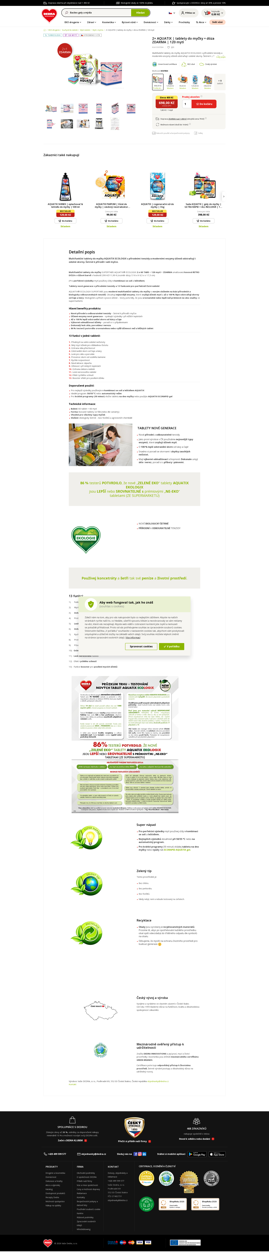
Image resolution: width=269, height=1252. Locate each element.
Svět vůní (217, 22)
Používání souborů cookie (88, 1209)
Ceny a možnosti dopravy (88, 1189)
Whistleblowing (83, 1229)
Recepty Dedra (52, 1197)
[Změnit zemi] (170, 13)
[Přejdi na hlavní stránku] (49, 15)
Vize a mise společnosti (87, 1185)
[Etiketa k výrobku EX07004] (115, 124)
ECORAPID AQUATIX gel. (177, 849)
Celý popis (221, 57)
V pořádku (172, 646)
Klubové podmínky (85, 1217)
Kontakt (72, 1084)
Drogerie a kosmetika (55, 1173)
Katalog (49, 1189)
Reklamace (82, 1193)
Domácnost (150, 22)
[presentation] (45, 196)
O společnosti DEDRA (87, 1177)
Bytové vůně (129, 22)
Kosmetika (108, 22)
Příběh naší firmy (84, 1181)
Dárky (167, 22)
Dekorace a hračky (54, 1181)
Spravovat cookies (141, 646)
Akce (201, 22)
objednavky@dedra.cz (158, 1081)
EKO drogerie (72, 22)
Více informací (133, 637)
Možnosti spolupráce (55, 1201)
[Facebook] (135, 1154)
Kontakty (81, 1197)
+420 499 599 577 (57, 1154)
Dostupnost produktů (55, 1193)
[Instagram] (140, 1154)
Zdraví (90, 22)
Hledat (140, 12)
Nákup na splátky (53, 1205)
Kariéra (80, 1213)
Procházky (184, 22)
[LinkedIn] (144, 1154)
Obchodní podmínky (86, 1173)
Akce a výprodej (53, 1185)
